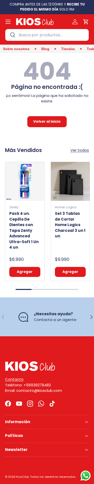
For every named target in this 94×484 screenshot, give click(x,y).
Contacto (14, 379)
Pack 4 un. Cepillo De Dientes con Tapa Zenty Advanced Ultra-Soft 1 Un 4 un (24, 230)
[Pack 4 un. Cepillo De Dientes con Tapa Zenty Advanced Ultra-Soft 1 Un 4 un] (24, 181)
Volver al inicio (47, 121)
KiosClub (22, 477)
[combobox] (47, 35)
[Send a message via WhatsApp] (85, 475)
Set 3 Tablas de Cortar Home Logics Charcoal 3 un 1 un (70, 225)
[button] (85, 21)
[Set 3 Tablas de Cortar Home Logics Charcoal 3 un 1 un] (70, 181)
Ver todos (79, 150)
